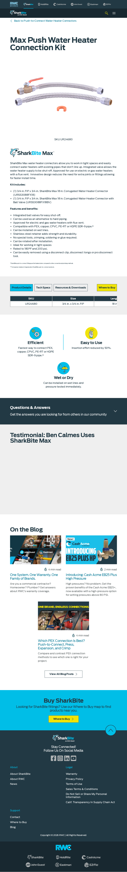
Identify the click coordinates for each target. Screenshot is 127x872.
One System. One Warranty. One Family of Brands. (34, 576)
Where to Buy (61, 718)
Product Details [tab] (21, 287)
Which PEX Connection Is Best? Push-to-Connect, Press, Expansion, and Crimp (61, 644)
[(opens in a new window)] (43, 4)
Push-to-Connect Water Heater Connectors (45, 20)
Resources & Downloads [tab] (70, 287)
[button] (107, 287)
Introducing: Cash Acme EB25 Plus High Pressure (91, 576)
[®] (28, 4)
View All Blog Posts (61, 674)
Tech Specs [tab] (43, 287)
